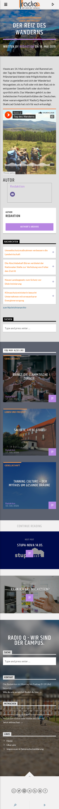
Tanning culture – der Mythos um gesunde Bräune (29, 483)
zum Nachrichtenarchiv (14, 307)
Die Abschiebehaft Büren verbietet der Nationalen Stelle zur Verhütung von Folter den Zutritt (27, 267)
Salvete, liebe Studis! (30, 430)
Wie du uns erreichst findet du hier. (21, 692)
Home (10, 740)
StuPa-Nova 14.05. (30, 545)
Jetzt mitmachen (11, 722)
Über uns (11, 744)
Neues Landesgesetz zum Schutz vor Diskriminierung (23, 281)
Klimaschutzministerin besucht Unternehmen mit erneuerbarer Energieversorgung (21, 296)
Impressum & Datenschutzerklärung (25, 749)
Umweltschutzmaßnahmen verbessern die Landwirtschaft (26, 252)
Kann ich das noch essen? (30, 589)
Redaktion (27, 46)
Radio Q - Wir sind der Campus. (29, 640)
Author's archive (29, 227)
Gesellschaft (12, 358)
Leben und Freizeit (29, 20)
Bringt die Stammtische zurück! (30, 377)
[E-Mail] (12, 194)
